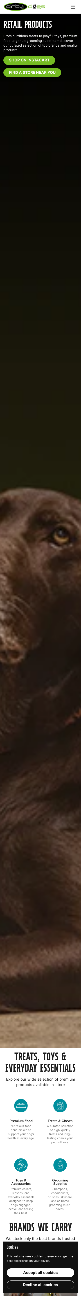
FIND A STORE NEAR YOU (32, 72)
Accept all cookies (40, 1272)
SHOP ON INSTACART (29, 60)
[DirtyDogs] (24, 6)
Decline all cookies (40, 1284)
